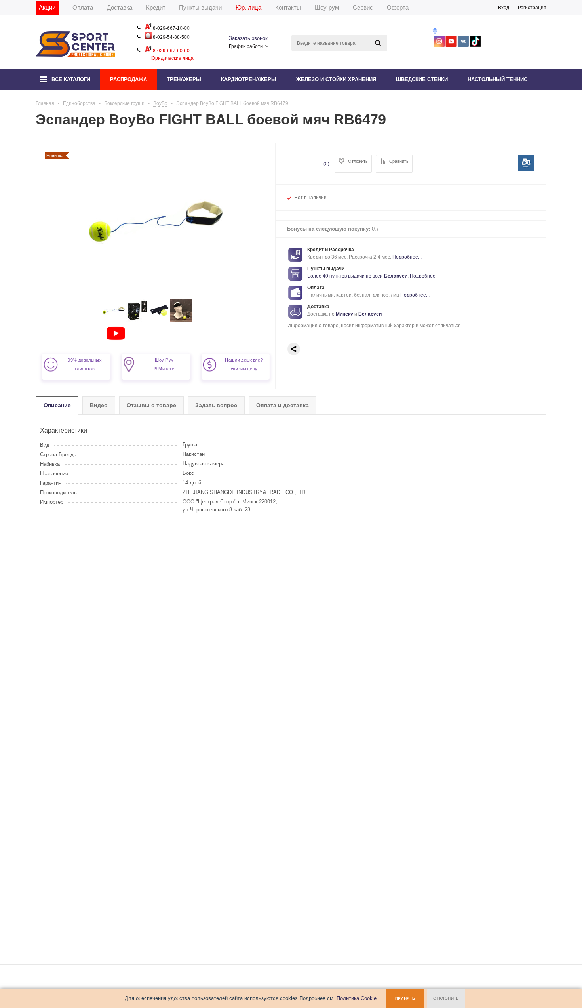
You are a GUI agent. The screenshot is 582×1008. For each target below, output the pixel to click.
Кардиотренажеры (248, 79)
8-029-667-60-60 (171, 50)
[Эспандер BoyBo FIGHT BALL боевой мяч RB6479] (114, 320)
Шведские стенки (422, 79)
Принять (405, 998)
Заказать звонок (248, 38)
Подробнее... (407, 257)
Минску (344, 314)
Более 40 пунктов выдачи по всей (345, 276)
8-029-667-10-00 (171, 28)
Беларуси (395, 276)
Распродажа (128, 79)
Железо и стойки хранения (336, 79)
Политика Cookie (357, 998)
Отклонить (446, 998)
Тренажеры (184, 79)
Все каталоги (70, 79)
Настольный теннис (497, 79)
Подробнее (423, 276)
